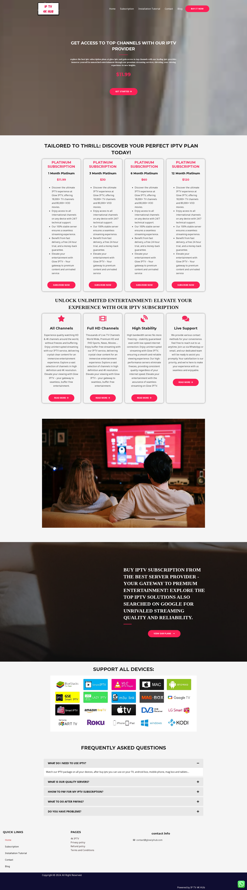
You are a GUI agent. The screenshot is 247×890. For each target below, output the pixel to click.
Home (112, 8)
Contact (169, 8)
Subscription (127, 8)
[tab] (123, 763)
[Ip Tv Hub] (48, 8)
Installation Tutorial (149, 8)
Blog (180, 8)
